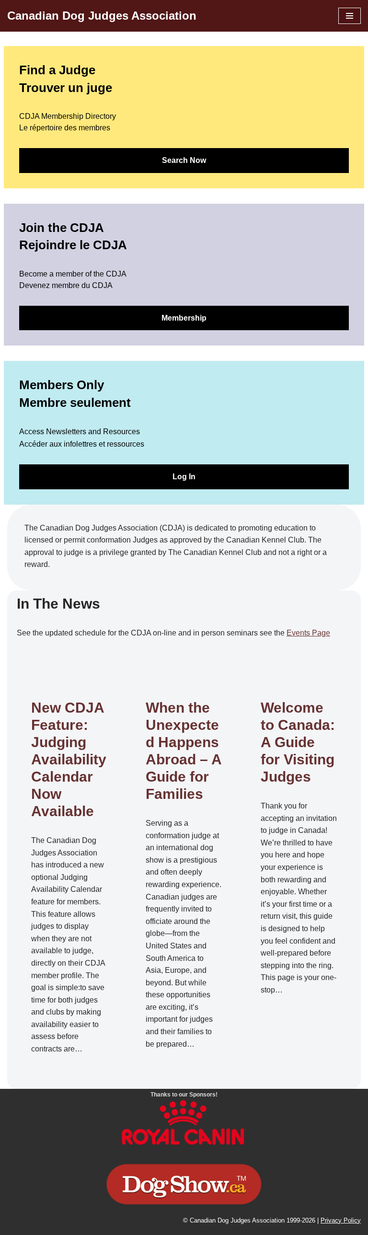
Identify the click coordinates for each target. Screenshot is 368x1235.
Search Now (184, 160)
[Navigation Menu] (349, 16)
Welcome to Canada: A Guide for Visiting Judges (298, 742)
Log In (184, 477)
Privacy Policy (341, 1220)
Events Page (308, 633)
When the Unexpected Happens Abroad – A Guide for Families (183, 751)
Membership (184, 318)
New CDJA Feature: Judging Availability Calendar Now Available (68, 759)
